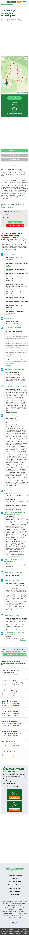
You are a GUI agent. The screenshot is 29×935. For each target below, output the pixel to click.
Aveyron (23, 19)
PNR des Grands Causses (15, 113)
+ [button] (3, 58)
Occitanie (17, 19)
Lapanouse (4, 20)
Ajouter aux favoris (14, 150)
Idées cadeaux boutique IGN (15, 225)
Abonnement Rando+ (14, 885)
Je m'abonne (14, 797)
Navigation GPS (14, 155)
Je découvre (15, 222)
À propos (11, 1)
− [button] (3, 60)
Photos (8, 382)
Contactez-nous (14, 894)
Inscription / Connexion (14, 881)
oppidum (23, 596)
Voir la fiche (15, 98)
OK (25, 933)
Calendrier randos (14, 888)
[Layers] (25, 58)
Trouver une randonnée (14, 875)
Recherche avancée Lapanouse (15, 654)
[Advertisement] (14, 39)
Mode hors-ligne (14, 159)
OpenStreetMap (20, 92)
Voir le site (9, 261)
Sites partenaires (14, 891)
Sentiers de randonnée (8, 19)
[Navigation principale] (27, 5)
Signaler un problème (7, 207)
